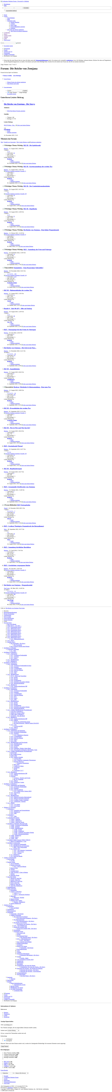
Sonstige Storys (11, 642)
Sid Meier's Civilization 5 (10, 687)
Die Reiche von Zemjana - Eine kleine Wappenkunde (41, 230)
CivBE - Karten (18, 829)
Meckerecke (10, 980)
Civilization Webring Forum (11, 1077)
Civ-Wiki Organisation (16, 989)
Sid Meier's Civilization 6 (10, 662)
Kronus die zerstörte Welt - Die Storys (27, 928)
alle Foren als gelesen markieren (15, 29)
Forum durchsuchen (8, 87)
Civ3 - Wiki (13, 794)
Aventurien (17, 767)
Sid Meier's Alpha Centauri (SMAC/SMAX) (18, 840)
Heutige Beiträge (14, 22)
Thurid (5, 508)
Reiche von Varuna (22, 946)
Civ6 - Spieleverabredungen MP (18, 686)
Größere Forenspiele (9, 54)
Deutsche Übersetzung (23, 763)
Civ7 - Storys (13, 658)
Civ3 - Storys (10, 640)
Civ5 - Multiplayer (12, 717)
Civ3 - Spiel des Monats (16, 789)
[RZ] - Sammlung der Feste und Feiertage (37, 249)
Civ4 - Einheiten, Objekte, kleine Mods (20, 748)
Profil (8, 131)
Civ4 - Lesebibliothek (16, 736)
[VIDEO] (6, 1066)
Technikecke (10, 909)
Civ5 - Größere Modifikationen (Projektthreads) (19, 710)
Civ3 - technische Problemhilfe (18, 786)
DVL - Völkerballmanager (24, 939)
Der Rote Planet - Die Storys (27, 976)
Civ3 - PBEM (10, 803)
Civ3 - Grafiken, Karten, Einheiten (19, 800)
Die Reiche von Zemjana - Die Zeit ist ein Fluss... (20, 348)
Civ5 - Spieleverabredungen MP (18, 718)
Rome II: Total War (15, 884)
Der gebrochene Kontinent (21, 916)
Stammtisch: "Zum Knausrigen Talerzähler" (29, 268)
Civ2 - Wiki (13, 813)
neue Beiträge (17, 75)
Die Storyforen (8, 622)
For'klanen (20, 945)
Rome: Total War (14, 882)
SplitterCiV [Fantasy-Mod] (17, 713)
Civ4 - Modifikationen (16, 744)
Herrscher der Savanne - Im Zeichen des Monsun (29, 968)
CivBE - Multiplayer (15, 835)
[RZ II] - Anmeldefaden (12, 369)
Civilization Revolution (13, 817)
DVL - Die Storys (25, 940)
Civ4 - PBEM (14, 775)
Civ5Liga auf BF (18, 726)
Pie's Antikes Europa (15, 754)
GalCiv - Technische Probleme (22, 894)
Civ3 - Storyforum (15, 792)
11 (14, 295)
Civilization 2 (10, 809)
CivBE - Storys (14, 837)
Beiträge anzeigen (11, 132)
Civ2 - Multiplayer (15, 812)
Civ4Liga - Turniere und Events (22, 778)
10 (15, 354)
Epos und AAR (21, 933)
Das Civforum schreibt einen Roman (19, 646)
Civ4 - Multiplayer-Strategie (21, 735)
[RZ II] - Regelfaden (30, 209)
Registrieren (7, 4)
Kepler (19, 934)
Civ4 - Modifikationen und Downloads (17, 742)
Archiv (6, 1079)
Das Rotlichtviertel (22, 949)
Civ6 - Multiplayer (12, 685)
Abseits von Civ (8, 51)
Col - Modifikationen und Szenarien (19, 846)
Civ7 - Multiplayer (12, 661)
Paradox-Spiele (11, 862)
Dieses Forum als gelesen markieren (16, 82)
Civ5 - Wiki (13, 699)
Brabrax (6, 148)
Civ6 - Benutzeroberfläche (17, 683)
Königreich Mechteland (23, 953)
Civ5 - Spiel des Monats (16, 695)
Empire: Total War (15, 880)
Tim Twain (7, 588)
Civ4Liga (12, 776)
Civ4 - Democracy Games (17, 782)
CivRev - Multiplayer (16, 820)
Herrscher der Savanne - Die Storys (29, 970)
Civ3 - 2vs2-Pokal (15, 806)
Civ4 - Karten (14, 747)
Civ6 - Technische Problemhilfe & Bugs (20, 665)
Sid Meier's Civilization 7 (10, 652)
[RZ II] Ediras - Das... (9, 125)
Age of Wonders (14, 863)
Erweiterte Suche (8, 46)
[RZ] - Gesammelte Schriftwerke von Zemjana (19, 487)
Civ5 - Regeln (14, 704)
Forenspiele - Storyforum (16, 913)
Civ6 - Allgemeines (12, 664)
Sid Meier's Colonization (13, 843)
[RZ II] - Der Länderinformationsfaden (36, 186)
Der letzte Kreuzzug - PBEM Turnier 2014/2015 (26, 723)
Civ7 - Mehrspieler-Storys (14, 628)
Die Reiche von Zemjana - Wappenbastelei (18, 585)
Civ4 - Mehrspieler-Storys (14, 637)
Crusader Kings (14, 871)
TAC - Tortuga (17, 853)
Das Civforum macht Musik (24, 942)
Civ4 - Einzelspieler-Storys (14, 636)
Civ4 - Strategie (14, 733)
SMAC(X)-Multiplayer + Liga (18, 841)
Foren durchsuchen (9, 618)
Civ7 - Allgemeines (12, 653)
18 (14, 195)
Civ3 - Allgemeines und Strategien (16, 785)
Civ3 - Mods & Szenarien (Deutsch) (19, 798)
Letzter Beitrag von (24, 142)
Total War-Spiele (11, 877)
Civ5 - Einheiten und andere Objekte (20, 707)
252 (15, 274)
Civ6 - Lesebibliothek (16, 668)
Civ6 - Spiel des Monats (16, 670)
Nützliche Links (11, 21)
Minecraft (12, 896)
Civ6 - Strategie (14, 667)
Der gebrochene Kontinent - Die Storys (27, 918)
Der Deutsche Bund (22, 936)
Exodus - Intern (24, 958)
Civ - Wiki (13, 651)
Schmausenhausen (22, 973)
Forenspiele (7, 53)
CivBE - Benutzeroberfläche (21, 834)
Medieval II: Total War (16, 881)
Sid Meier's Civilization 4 (10, 729)
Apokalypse (20, 961)
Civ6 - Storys (13, 671)
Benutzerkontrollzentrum (10, 612)
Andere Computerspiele (10, 857)
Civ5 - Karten (14, 702)
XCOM (12, 860)
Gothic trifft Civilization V (17, 714)
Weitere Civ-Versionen (10, 807)
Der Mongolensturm (19, 919)
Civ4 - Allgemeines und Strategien (16, 730)
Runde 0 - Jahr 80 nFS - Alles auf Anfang (18, 308)
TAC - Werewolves (19, 851)
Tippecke (12, 978)
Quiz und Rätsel (14, 908)
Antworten (13, 142)
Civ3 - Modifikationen (13, 795)
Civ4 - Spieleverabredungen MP (18, 773)
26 (14, 533)
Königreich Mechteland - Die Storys (29, 955)
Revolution (20, 964)
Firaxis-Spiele (10, 859)
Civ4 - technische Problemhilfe (18, 732)
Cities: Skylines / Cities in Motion (19, 872)
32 (14, 153)
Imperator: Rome (14, 875)
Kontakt (6, 1076)
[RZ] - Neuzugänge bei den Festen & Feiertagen (20, 329)
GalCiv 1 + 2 (17, 893)
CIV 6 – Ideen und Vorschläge (18, 676)
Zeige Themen (13, 92)
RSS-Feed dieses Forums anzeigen (16, 111)
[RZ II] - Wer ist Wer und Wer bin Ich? (17, 428)
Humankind (13, 890)
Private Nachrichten (9, 614)
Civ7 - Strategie (14, 656)
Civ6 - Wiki (13, 673)
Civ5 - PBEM (14, 720)
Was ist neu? (7, 40)
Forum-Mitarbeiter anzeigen (17, 26)
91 (14, 512)
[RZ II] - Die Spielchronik (32, 145)
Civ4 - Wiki (13, 741)
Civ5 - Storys (13, 698)
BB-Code (6, 1061)
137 (14, 355)
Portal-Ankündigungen (16, 983)
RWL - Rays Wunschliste (20, 847)
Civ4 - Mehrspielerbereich (17, 639)
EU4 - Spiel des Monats (20, 866)
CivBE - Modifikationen (16, 828)
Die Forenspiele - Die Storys (17, 643)
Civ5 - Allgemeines (12, 689)
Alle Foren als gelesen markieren (18, 31)
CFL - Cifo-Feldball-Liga (20, 925)
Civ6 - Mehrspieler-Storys (14, 631)
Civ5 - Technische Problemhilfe (18, 690)
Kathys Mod (13, 755)
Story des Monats (11, 624)
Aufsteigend (9, 1039)
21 (15, 591)
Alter (2, 1024)
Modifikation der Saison (16, 987)
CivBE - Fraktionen (19, 831)
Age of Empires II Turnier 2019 (25, 959)
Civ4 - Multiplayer (12, 772)
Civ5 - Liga (13, 724)
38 (14, 316)
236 (14, 394)
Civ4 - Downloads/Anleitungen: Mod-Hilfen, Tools (23, 750)
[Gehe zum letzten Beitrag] (29, 163)
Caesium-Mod (17, 758)
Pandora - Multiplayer (19, 902)
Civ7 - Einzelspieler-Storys (14, 627)
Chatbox (12, 23)
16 (15, 393)
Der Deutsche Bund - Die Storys (28, 937)
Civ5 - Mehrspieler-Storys (14, 634)
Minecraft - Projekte (19, 897)
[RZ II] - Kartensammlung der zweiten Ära (37, 166)
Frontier (19, 952)
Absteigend (9, 1040)
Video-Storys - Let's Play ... (14, 625)
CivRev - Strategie (15, 819)
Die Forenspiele (18, 645)
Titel (2, 142)
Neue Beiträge (11, 18)
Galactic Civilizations (16, 891)
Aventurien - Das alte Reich (17, 716)
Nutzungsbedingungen (10, 1082)
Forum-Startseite (8, 620)
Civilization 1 (10, 815)
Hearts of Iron (14, 868)
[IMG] (5, 1064)
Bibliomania (20, 962)
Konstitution (17, 930)
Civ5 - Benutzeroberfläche (17, 708)
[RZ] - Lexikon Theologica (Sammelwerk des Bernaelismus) (24, 526)
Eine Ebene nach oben (13, 83)
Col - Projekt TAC (15, 848)
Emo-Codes (13, 25)
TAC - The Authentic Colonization (23, 850)
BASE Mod (13, 752)
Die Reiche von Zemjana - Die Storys (19, 104)
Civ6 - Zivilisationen (15, 680)
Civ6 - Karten (14, 677)
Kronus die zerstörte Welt (20, 927)
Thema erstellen (7, 75)
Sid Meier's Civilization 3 (10, 783)
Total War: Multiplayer (16, 885)
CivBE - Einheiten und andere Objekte (24, 832)
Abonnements (7, 615)
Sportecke (9, 977)
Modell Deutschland (22, 943)
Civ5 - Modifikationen (13, 701)
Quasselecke (10, 906)
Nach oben (22, 608)
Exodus (19, 956)
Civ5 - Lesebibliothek (16, 693)
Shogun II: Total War (15, 878)
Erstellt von (7, 142)
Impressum (7, 1080)
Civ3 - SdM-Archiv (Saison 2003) (22, 791)
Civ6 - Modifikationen (13, 674)
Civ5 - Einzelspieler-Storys (14, 633)
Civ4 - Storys (13, 739)
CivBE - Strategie (15, 826)
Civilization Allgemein (13, 649)
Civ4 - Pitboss (14, 781)
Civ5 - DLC (13, 696)
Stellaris (12, 874)
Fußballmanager (11, 887)
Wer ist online (7, 617)
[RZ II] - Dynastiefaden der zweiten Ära (17, 408)
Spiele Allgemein (11, 888)
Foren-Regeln (4, 1070)
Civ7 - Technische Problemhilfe (18, 655)
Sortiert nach (4, 1030)
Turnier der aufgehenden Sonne (22, 721)
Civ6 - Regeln (14, 679)
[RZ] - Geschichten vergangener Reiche (17, 565)
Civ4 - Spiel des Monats (16, 738)
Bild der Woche (14, 986)
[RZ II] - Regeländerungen (13, 469)
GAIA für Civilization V (16, 711)
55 (14, 455)
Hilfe (5, 5)
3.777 (14, 277)
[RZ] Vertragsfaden (23, 505)
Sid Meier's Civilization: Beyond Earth (17, 823)
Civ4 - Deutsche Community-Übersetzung (25, 760)
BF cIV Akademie (18, 779)
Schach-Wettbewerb (15, 903)
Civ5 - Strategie (14, 692)
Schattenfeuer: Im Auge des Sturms (26, 965)
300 (14, 594)
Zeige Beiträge (23, 92)
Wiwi (5, 529)
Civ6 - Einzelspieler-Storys (14, 630)
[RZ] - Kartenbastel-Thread (13, 446)
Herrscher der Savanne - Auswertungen (30, 971)
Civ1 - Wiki (13, 816)
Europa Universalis (15, 865)
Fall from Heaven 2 (19, 761)
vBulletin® (10, 1087)
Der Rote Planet (21, 974)
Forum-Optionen (7, 78)
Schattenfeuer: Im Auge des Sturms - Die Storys (32, 967)
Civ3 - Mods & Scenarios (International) (20, 797)
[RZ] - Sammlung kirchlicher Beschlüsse (17, 547)
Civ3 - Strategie (14, 788)
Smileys (6, 1063)
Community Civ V (18, 770)
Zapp (18, 950)
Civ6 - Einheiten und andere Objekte (20, 682)
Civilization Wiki (18, 990)
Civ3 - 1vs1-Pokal (15, 804)
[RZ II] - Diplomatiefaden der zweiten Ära (18, 290)
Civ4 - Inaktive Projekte (16, 757)
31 (14, 216)
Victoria (12, 869)
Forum (5, 16)
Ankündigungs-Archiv (19, 984)
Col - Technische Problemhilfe (18, 844)
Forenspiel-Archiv (18, 931)
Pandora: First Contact (16, 900)
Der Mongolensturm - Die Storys (25, 921)
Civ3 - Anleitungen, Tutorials (18, 801)
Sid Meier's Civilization (10, 648)
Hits (18, 142)
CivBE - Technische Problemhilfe (19, 825)
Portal (5, 15)
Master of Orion (14, 899)
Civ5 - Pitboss (14, 727)
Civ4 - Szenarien (14, 745)
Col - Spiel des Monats (16, 856)
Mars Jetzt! (16, 764)
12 (14, 254)
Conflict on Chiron (19, 766)
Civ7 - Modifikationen (13, 659)
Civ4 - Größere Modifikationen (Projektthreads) (19, 751)
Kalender (12, 28)
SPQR (15, 769)
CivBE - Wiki (14, 838)
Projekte (9, 981)
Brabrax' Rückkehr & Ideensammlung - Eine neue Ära (32, 387)
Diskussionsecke (11, 911)
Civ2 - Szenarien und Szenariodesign (20, 810)
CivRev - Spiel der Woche (17, 822)
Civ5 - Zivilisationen (15, 705)
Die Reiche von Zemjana (20, 922)
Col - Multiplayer (14, 854)
